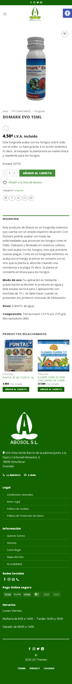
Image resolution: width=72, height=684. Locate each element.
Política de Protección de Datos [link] (25, 515)
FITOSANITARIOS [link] (21, 111)
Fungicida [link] (39, 111)
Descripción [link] (11, 218)
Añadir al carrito (37, 173)
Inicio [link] (5, 111)
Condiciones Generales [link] (20, 494)
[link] (67, 13)
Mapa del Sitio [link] (15, 557)
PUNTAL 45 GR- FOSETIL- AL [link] (18, 377)
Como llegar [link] (14, 549)
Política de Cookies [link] (18, 508)
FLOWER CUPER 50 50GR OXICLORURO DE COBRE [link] (51, 379)
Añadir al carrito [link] (16, 389)
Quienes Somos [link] (16, 535)
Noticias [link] (11, 543)
